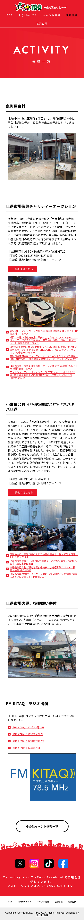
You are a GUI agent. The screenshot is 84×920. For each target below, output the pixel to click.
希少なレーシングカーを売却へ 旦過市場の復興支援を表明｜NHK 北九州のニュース (44, 332)
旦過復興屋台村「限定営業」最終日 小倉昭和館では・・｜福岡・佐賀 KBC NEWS (42, 569)
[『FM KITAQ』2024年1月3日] (9, 748)
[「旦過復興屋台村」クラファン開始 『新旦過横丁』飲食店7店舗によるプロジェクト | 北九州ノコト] (7, 575)
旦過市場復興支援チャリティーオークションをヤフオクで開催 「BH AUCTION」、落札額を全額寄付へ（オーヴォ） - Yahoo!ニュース (44, 358)
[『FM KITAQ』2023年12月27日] (9, 741)
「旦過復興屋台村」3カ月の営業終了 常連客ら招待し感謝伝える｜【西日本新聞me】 (43, 562)
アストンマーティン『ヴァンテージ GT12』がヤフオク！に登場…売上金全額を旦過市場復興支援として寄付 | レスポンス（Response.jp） (42, 374)
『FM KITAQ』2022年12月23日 (28, 727)
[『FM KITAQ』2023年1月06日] (9, 734)
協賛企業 (42, 23)
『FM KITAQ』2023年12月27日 (28, 741)
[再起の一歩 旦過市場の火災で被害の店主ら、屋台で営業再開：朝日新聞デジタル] (7, 555)
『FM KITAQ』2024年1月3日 (26, 747)
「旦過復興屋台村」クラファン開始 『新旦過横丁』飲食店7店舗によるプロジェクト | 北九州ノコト (43, 575)
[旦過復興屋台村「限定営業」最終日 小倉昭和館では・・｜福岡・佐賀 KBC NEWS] (7, 568)
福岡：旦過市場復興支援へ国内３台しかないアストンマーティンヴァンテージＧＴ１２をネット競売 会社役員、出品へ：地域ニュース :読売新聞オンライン (44, 340)
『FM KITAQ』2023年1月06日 (27, 734)
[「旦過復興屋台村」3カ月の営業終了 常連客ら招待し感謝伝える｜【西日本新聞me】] (7, 562)
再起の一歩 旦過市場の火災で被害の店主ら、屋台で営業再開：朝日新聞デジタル (44, 556)
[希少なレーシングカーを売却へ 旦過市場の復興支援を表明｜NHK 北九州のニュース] (7, 332)
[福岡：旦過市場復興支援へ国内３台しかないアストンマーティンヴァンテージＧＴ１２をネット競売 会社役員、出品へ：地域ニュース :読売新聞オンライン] (7, 340)
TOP (10, 15)
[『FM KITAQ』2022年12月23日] (9, 727)
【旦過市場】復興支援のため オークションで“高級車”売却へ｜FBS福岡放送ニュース (44, 367)
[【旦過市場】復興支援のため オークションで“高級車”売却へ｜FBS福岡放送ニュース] (7, 367)
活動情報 (71, 15)
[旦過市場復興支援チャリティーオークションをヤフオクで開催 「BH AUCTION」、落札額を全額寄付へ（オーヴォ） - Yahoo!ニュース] (7, 359)
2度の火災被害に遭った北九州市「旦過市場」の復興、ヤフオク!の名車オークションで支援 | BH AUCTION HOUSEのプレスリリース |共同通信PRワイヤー (44, 349)
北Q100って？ (28, 15)
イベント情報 (51, 15)
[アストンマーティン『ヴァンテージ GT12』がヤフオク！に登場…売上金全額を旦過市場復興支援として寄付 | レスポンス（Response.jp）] (7, 375)
